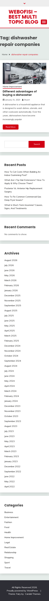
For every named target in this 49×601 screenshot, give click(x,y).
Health (7, 532)
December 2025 (12, 295)
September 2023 (12, 421)
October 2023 (11, 416)
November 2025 (12, 300)
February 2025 (11, 340)
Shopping (8, 557)
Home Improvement (12, 86)
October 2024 (11, 355)
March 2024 (10, 391)
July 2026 (9, 265)
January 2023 (11, 461)
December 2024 (12, 345)
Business (8, 512)
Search (37, 144)
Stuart (27, 100)
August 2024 (10, 365)
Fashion (8, 522)
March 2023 (10, 451)
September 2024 (12, 360)
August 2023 (10, 426)
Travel (7, 567)
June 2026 (9, 270)
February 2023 (11, 456)
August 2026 (10, 260)
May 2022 (9, 481)
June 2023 (9, 436)
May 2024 (9, 380)
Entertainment (11, 517)
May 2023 (9, 441)
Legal (7, 542)
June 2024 (9, 376)
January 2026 (11, 290)
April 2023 (9, 446)
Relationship (10, 552)
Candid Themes (32, 594)
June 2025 (9, 320)
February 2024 (11, 396)
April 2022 (9, 486)
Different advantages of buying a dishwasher (20, 93)
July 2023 (9, 431)
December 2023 (12, 406)
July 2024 (9, 371)
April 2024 (9, 386)
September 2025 (12, 305)
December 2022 (12, 466)
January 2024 (11, 401)
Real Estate (10, 547)
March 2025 (10, 335)
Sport (7, 562)
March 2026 (10, 280)
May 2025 (9, 325)
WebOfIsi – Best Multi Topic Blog (23, 16)
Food (6, 527)
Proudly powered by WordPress (22, 590)
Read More (11, 127)
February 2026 (11, 285)
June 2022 (9, 476)
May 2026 (9, 275)
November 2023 (12, 411)
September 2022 (12, 471)
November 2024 (12, 350)
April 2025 (9, 330)
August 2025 (10, 310)
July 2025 (9, 315)
